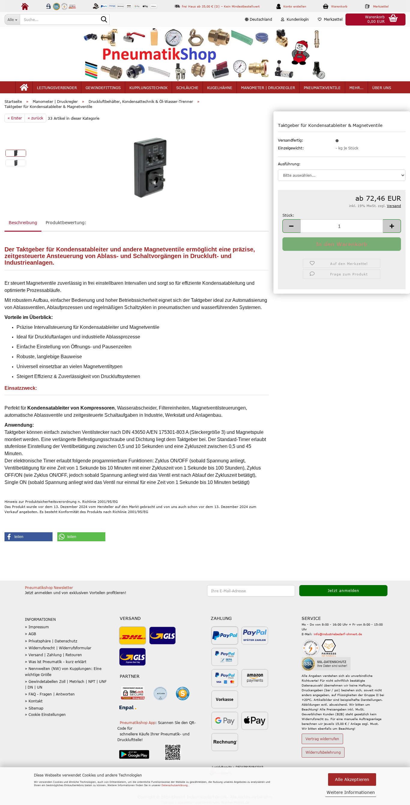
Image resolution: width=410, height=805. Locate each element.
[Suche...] (104, 19)
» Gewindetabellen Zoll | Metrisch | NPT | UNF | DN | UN (66, 684)
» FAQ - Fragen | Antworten (50, 694)
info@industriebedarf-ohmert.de (338, 634)
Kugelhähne (219, 88)
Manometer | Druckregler (268, 88)
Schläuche (187, 88)
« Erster (15, 118)
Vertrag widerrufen (322, 739)
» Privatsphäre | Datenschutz (51, 641)
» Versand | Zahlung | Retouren (53, 655)
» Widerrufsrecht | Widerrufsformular (58, 648)
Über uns (381, 88)
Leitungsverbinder (57, 88)
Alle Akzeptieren (352, 779)
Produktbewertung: (66, 222)
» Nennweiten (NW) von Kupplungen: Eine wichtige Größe (63, 671)
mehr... (356, 88)
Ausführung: (289, 164)
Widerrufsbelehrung (323, 752)
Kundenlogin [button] (296, 19)
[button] (258, 19)
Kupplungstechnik (148, 88)
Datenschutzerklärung (174, 785)
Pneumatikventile (322, 88)
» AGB (30, 634)
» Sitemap (34, 708)
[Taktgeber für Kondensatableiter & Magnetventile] (150, 167)
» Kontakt (34, 701)
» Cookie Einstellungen (45, 714)
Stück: (288, 215)
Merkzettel (331, 19)
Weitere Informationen (351, 792)
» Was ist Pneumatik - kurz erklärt (55, 661)
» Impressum (37, 627)
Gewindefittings (103, 88)
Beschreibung (23, 222)
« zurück (35, 118)
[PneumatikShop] (205, 54)
